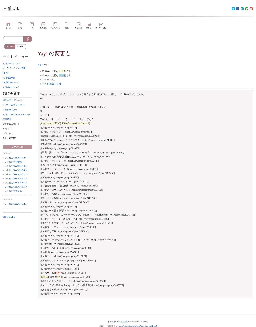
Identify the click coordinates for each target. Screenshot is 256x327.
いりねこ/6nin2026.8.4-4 (16, 166)
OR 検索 (20, 47)
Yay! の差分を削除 (51, 83)
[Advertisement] (145, 42)
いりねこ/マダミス (13, 191)
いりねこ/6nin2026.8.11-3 (16, 174)
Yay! (43, 53)
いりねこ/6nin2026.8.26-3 (16, 204)
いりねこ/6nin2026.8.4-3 (16, 170)
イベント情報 (14, 68)
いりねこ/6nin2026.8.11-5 (16, 183)
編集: (9, 217)
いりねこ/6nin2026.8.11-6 (16, 187)
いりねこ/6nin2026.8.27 (15, 158)
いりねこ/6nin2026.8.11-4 (16, 178)
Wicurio (124, 322)
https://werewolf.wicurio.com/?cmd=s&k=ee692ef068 (138, 326)
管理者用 (7, 119)
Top (39, 64)
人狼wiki (12, 8)
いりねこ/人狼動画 (13, 162)
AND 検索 (10, 47)
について (12, 63)
